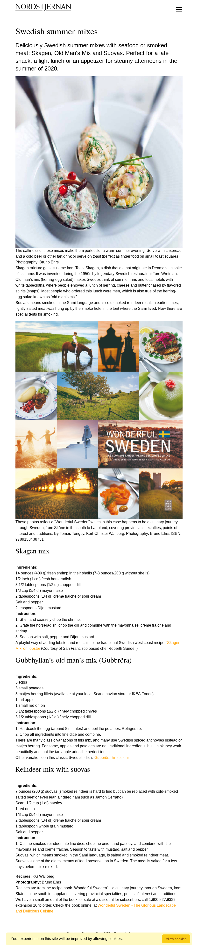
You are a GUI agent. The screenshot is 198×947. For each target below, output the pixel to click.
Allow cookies (176, 939)
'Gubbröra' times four (111, 758)
